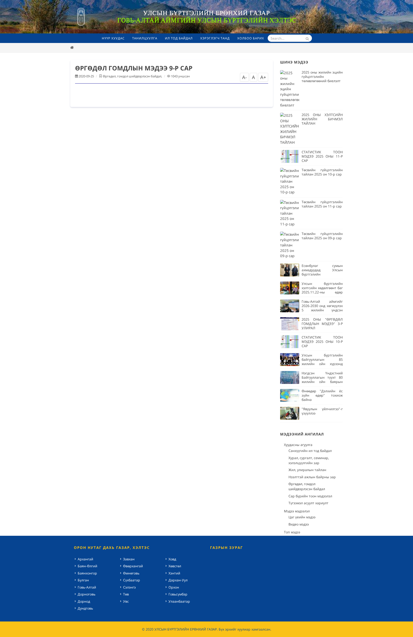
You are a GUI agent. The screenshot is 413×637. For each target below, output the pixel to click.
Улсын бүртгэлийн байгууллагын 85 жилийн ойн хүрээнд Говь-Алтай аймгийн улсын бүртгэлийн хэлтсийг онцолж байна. (322, 366)
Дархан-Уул (178, 580)
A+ (263, 77)
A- (244, 77)
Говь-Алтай (87, 587)
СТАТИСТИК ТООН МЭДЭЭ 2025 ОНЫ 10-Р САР (322, 341)
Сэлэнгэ (129, 587)
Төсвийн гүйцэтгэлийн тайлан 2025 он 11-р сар (322, 204)
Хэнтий (174, 573)
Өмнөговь (131, 573)
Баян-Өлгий (87, 566)
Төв (126, 594)
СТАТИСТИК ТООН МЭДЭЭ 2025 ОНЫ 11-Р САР (322, 156)
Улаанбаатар (179, 601)
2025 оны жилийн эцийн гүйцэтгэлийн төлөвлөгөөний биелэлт (322, 76)
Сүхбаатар (131, 580)
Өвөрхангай (133, 566)
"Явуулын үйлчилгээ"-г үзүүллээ (322, 411)
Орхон (173, 587)
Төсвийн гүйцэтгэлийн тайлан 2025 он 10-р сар (322, 172)
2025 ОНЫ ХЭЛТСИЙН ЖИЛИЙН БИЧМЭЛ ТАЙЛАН (322, 119)
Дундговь (85, 608)
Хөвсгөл (174, 566)
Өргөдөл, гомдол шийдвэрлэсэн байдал (132, 76)
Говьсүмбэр (177, 594)
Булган (83, 580)
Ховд (172, 559)
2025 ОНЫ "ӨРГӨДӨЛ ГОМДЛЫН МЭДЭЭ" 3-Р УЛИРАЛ (322, 323)
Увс (126, 601)
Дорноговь (86, 594)
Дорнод (84, 601)
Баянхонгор (87, 573)
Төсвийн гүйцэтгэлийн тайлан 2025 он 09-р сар (322, 235)
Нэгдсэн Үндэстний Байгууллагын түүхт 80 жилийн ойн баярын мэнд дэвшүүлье (322, 379)
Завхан (129, 559)
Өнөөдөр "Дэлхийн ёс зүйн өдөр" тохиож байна (322, 395)
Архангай (85, 559)
